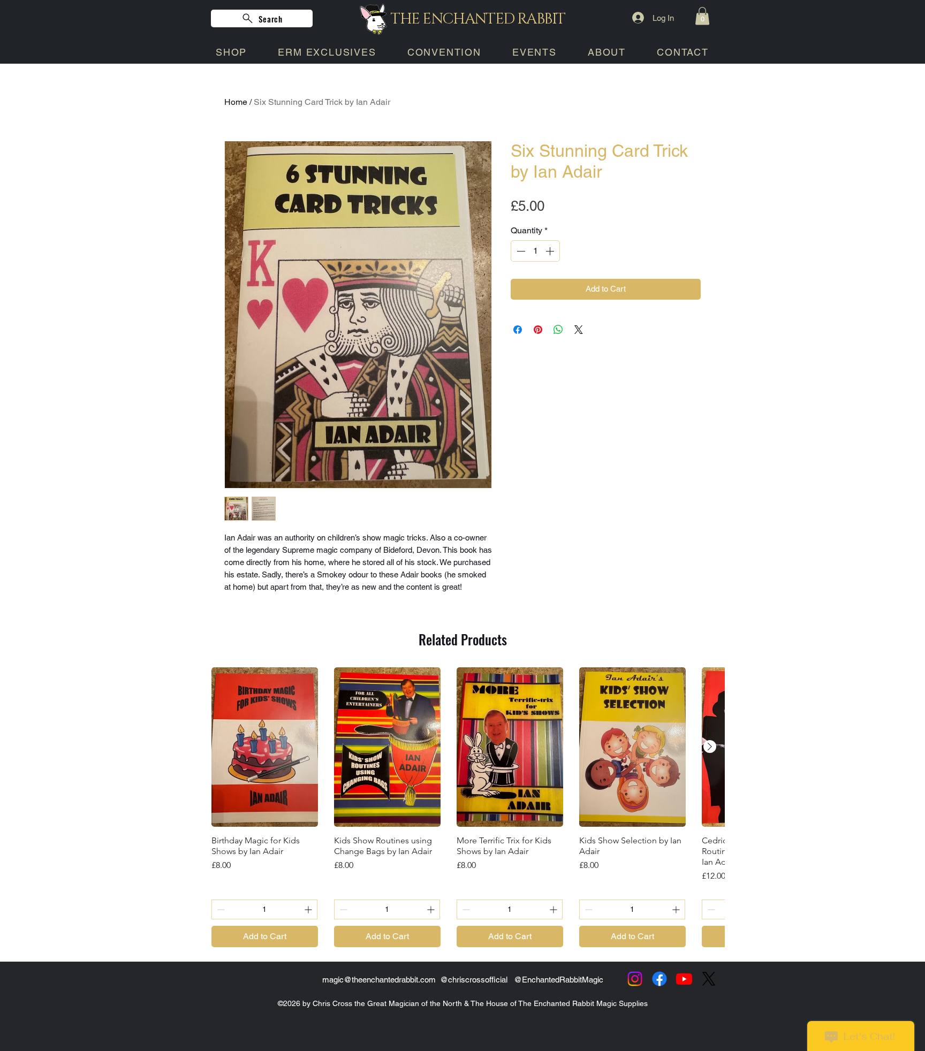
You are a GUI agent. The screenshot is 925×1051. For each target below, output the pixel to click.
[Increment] (550, 251)
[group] (462, 807)
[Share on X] (578, 329)
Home (235, 102)
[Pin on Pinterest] (538, 329)
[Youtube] (684, 978)
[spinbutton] (535, 251)
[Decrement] (519, 251)
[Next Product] (709, 746)
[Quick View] (264, 747)
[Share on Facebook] (517, 329)
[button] (702, 16)
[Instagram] (635, 978)
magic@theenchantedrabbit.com (379, 979)
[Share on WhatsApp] (558, 329)
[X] (708, 978)
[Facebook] (659, 978)
